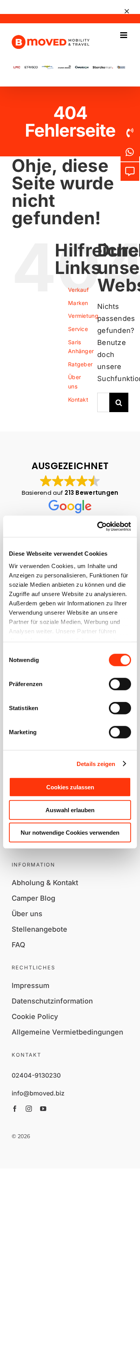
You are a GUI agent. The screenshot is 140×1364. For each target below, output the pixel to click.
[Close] (126, 11)
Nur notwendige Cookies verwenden (70, 832)
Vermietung (83, 315)
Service (78, 329)
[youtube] (43, 1109)
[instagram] (29, 1109)
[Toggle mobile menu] (124, 35)
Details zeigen (96, 763)
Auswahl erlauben (70, 809)
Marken (78, 303)
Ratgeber (80, 364)
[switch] (120, 684)
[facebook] (15, 1109)
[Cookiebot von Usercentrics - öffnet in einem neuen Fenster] (98, 526)
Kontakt (78, 399)
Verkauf (78, 289)
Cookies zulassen (70, 787)
